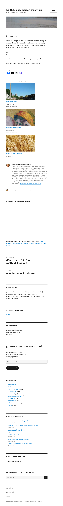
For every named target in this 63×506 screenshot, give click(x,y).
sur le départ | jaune (11, 101)
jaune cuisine (12, 391)
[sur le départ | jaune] (27, 91)
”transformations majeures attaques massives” (23, 425)
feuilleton (11, 387)
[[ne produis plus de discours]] (27, 143)
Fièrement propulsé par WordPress (33, 501)
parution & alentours (14, 396)
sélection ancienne (14, 403)
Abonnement (12, 368)
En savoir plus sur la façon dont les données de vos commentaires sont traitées (26, 244)
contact (8, 314)
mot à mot (11, 394)
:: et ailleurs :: (10, 488)
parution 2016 (10, 492)
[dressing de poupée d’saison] (27, 117)
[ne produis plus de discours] (14, 153)
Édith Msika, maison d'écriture (24, 10)
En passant (27, 190)
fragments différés (14, 389)
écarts (8, 496)
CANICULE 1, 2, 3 (13, 434)
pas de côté (11, 398)
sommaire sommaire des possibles (19, 421)
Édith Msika (12, 190)
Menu (53, 11)
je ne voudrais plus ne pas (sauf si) (19, 439)
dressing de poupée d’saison (13, 127)
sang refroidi (12, 400)
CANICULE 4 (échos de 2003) (17, 430)
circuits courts (35, 190)
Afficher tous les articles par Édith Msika (30, 183)
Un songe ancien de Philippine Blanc (20, 444)
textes (10, 405)
